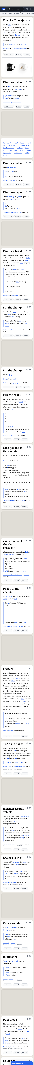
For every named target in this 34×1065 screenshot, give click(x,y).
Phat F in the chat (19, 143)
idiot (6, 571)
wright (5, 599)
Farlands (21, 762)
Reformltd (13, 882)
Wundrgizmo (14, 436)
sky (6, 379)
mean (22, 699)
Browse (16, 13)
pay (12, 199)
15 (12, 409)
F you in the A (18, 153)
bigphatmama (21, 500)
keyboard (18, 35)
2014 (4, 32)
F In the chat (6, 436)
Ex (5, 203)
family (16, 821)
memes (12, 317)
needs (5, 554)
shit (8, 603)
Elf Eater (13, 943)
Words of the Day (7, 13)
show (21, 263)
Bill (6, 206)
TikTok (16, 762)
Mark (6, 172)
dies (15, 167)
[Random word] (23, 9)
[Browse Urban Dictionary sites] (4, 9)
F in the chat (6, 102)
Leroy (6, 934)
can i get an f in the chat (9, 500)
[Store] (27, 9)
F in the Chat (6, 48)
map (5, 961)
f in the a (19, 148)
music (18, 678)
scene (13, 681)
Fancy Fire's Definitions (17, 330)
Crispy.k (13, 180)
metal (19, 724)
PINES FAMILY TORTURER (19, 766)
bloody (27, 724)
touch (27, 1031)
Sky (6, 176)
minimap (5, 979)
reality (8, 1034)
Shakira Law (6, 882)
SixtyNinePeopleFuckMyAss (19, 48)
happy (24, 1038)
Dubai (7, 874)
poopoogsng (14, 383)
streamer (12, 44)
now (21, 871)
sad (12, 91)
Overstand (6, 943)
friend (7, 323)
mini (27, 816)
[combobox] (16, 9)
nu (16, 724)
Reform (25, 862)
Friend (7, 968)
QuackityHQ (8, 96)
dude (6, 1040)
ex (4, 460)
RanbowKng (15, 295)
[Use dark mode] (30, 9)
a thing (24, 432)
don (20, 402)
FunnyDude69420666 (16, 212)
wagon (23, 816)
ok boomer (23, 571)
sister (8, 937)
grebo (4, 730)
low (8, 758)
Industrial (26, 835)
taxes (15, 269)
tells (17, 961)
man (18, 208)
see (15, 751)
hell (24, 492)
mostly (13, 961)
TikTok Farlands (7, 766)
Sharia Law (15, 862)
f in (9, 379)
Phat (15, 623)
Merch (27, 54)
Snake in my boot (18, 627)
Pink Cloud (6, 1047)
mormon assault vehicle (9, 844)
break (26, 260)
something (17, 89)
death (28, 258)
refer (17, 865)
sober (20, 1029)
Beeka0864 (26, 575)
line (12, 830)
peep (12, 172)
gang (10, 375)
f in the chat (7, 143)
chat (9, 25)
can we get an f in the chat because (12, 575)
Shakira (16, 874)
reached (9, 762)
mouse (17, 98)
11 (15, 939)
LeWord (11, 979)
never (22, 269)
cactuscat (10, 730)
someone (10, 167)
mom (8, 465)
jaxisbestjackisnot (16, 102)
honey (18, 489)
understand (9, 927)
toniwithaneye (14, 1047)
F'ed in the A (13, 150)
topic (16, 927)
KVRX (18, 844)
